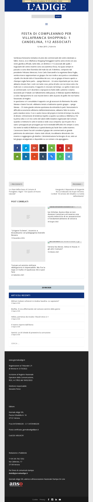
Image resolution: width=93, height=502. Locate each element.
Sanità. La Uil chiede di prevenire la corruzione (30, 332)
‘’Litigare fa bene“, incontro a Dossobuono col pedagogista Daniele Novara (28, 232)
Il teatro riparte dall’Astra (22, 325)
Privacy (42, 499)
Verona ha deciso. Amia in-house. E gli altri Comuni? (63, 248)
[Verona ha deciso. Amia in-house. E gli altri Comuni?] (65, 242)
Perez (18, 389)
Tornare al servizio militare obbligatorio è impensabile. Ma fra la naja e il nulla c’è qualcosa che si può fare (28, 268)
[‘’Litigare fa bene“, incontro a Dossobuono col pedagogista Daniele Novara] (28, 217)
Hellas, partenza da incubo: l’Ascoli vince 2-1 (30, 317)
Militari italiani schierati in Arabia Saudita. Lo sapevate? (35, 301)
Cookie (35, 499)
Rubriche (52, 46)
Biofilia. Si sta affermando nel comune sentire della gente (35, 309)
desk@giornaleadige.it (18, 473)
